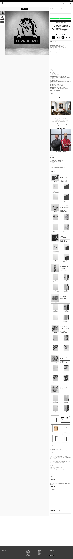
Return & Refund (28, 552)
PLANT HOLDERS (33, 3)
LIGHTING (45, 3)
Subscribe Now (51, 555)
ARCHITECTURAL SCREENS (9, 3)
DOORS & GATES (22, 3)
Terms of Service (28, 555)
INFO (55, 3)
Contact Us (51, 476)
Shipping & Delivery (28, 551)
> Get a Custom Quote (61, 20)
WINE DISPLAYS (28, 3)
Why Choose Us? (52, 157)
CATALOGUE (59, 3)
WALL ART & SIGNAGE (40, 3)
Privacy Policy (27, 554)
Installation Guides (52, 171)
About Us (51, 95)
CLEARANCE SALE (50, 3)
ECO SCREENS (17, 3)
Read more (52, 93)
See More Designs (24, 8)
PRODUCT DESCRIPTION (53, 41)
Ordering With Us (28, 550)
